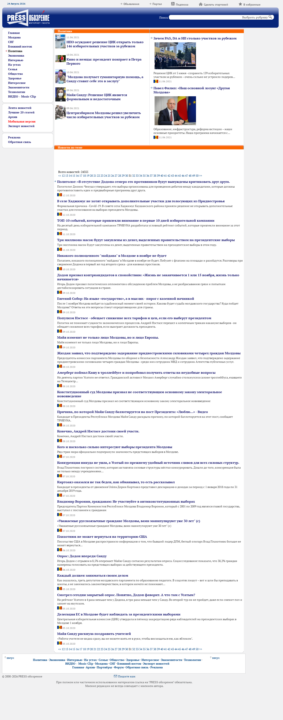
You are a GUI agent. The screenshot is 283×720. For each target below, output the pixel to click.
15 (73, 175)
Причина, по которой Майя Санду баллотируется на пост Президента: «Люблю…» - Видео (132, 412)
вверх (10, 658)
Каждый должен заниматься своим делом (92, 575)
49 (193, 175)
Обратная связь (19, 142)
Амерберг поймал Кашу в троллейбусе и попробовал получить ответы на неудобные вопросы (136, 372)
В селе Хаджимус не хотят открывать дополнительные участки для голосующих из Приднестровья (141, 201)
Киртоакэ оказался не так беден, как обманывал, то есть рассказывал (116, 482)
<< (59, 175)
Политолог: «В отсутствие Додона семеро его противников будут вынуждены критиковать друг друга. (143, 182)
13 (66, 175)
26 (112, 175)
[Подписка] (193, 4)
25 (109, 175)
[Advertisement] (25, 210)
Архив (12, 117)
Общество (15, 74)
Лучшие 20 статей (21, 112)
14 (70, 175)
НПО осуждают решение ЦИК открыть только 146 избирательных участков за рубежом (105, 44)
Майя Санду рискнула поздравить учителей (94, 634)
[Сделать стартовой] (233, 4)
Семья (12, 69)
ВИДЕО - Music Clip (22, 96)
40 (161, 175)
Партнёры (104, 667)
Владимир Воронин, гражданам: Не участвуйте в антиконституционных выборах (126, 501)
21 (94, 175)
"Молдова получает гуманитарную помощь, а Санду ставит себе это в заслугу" (105, 79)
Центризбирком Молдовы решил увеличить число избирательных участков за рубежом (104, 115)
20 (91, 175)
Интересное (17, 83)
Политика (40, 660)
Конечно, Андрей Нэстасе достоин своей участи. (98, 431)
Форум (119, 667)
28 (119, 175)
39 (158, 175)
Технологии (16, 92)
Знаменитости (18, 87)
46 (182, 175)
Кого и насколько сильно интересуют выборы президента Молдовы (114, 447)
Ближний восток (20, 46)
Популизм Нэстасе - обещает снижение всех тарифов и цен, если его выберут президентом (134, 318)
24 (105, 175)
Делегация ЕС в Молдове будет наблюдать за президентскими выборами (118, 614)
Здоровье (15, 78)
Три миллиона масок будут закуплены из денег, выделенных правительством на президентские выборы (146, 240)
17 (80, 175)
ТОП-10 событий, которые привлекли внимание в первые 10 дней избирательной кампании (135, 220)
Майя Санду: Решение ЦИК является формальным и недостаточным (97, 97)
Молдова (14, 37)
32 (133, 175)
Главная (14, 33)
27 (116, 175)
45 (179, 175)
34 (140, 175)
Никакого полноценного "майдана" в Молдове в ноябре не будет (112, 255)
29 (123, 175)
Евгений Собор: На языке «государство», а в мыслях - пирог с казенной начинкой (125, 298)
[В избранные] (265, 4)
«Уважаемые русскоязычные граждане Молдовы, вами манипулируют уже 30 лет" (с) (128, 521)
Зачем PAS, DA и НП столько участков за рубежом (195, 38)
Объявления (131, 4)
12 (63, 175)
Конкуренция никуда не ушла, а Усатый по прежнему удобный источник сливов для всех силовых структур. (148, 463)
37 (151, 175)
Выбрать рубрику (255, 17)
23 (101, 175)
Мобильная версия (21, 121)
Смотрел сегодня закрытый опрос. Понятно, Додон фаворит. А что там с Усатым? (126, 595)
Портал (157, 4)
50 (197, 175)
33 (137, 175)
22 (98, 175)
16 (77, 175)
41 (165, 175)
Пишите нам (126, 676)
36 (147, 175)
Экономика (16, 55)
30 (126, 175)
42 (168, 175)
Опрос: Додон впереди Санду (81, 556)
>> (200, 175)
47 (186, 175)
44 (175, 175)
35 (144, 175)
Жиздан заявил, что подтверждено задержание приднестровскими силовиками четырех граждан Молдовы (149, 353)
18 (84, 175)
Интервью (15, 60)
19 (87, 175)
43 (172, 175)
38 (154, 175)
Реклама (14, 137)
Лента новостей (19, 108)
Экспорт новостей (21, 126)
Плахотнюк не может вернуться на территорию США (102, 536)
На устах (14, 65)
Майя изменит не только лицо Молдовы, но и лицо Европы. (108, 337)
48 (190, 175)
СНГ (11, 42)
